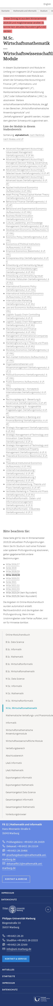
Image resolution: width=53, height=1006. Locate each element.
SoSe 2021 (11, 582)
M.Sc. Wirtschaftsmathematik (21, 708)
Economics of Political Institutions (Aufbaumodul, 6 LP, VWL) (23, 245)
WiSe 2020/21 (13, 578)
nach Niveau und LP (13, 139)
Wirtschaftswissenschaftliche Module (24, 741)
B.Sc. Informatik (13, 649)
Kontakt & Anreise (16, 879)
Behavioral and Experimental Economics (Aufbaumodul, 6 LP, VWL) (26, 210)
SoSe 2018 (11, 568)
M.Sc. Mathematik (15, 693)
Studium (43, 11)
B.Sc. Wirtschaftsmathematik (20, 671)
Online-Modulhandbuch (18, 634)
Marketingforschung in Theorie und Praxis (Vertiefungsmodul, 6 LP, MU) (27, 344)
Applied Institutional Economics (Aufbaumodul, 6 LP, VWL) (22, 189)
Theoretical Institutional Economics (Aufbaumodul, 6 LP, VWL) (24, 464)
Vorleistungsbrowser (16, 814)
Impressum (7, 893)
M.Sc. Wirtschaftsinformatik (19, 701)
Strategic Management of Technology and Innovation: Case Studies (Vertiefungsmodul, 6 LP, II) (27, 438)
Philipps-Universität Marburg (14, 909)
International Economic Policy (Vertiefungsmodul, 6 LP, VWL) (21, 288)
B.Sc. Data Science (15, 642)
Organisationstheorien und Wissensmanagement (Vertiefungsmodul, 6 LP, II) (27, 368)
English (47, 4)
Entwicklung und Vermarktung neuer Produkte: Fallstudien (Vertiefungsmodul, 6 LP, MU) (27, 279)
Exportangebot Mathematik (19, 785)
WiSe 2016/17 (13, 564)
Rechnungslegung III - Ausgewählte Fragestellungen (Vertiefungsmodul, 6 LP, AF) (26, 410)
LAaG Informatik (14, 763)
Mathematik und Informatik (24, 11)
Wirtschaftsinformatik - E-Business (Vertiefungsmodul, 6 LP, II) (23, 510)
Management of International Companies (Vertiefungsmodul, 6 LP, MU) (27, 337)
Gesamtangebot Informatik (19, 799)
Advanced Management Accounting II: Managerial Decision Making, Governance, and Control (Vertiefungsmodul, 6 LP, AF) (27, 163)
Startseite (5, 11)
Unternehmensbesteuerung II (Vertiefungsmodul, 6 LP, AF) (21, 479)
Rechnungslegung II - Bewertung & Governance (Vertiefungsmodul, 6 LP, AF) (26, 401)
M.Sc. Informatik (14, 686)
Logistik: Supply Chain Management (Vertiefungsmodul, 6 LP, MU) (24, 323)
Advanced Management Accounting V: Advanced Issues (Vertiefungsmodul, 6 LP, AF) (26, 180)
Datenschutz (9, 899)
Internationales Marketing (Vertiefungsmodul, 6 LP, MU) (20, 302)
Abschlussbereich (14, 755)
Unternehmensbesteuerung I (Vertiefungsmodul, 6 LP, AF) (20, 472)
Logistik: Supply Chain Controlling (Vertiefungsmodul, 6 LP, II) (23, 316)
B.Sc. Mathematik (14, 656)
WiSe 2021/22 (13, 585)
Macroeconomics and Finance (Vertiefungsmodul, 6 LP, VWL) (21, 330)
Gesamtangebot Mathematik (20, 807)
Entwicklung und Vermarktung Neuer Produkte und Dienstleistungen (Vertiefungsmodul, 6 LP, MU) (24, 269)
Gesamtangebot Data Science (21, 792)
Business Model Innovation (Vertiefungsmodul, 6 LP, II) (19, 217)
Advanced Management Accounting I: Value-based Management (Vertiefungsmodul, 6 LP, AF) (24, 152)
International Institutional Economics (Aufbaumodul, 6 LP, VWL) (24, 295)
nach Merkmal (37, 135)
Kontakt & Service (16, 959)
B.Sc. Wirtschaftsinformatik (19, 664)
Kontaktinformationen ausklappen (48, 909)
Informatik (11, 723)
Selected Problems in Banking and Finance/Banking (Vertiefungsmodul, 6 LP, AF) (27, 421)
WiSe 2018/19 (13, 571)
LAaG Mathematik (14, 770)
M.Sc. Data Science (15, 678)
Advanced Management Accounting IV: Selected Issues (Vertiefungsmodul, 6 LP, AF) (28, 171)
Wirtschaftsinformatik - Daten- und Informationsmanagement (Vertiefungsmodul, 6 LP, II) (23, 502)
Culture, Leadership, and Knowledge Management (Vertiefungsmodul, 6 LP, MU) (27, 224)
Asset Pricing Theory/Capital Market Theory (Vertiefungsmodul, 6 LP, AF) (27, 196)
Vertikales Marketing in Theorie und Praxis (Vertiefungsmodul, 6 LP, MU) (27, 493)
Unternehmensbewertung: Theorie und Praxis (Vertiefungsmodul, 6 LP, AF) (26, 486)
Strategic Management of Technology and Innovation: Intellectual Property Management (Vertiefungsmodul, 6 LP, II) (27, 449)
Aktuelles (8, 969)
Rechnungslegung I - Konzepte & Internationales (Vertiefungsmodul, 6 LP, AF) (26, 392)
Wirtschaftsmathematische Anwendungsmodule (19, 732)
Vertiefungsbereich (15, 748)
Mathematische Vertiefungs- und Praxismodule (29, 715)
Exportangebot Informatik (19, 777)
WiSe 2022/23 (13, 589)
